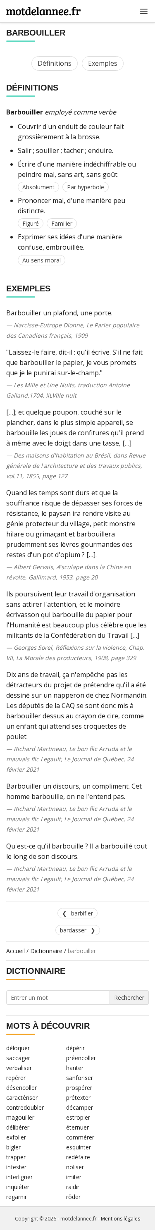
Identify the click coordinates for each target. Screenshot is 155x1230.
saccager (18, 1058)
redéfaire (78, 1157)
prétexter (78, 1097)
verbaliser (19, 1068)
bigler (13, 1147)
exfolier (16, 1137)
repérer (16, 1078)
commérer (80, 1137)
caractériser (22, 1097)
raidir (72, 1187)
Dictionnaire (46, 951)
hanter (74, 1068)
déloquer (18, 1048)
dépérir (75, 1048)
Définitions (55, 63)
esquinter (78, 1147)
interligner (19, 1177)
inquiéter (17, 1187)
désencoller (21, 1088)
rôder (73, 1197)
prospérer (79, 1088)
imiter (73, 1177)
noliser (75, 1167)
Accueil (15, 951)
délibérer (17, 1127)
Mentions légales (120, 1218)
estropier (78, 1117)
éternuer (77, 1127)
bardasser (73, 930)
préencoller (81, 1058)
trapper (16, 1157)
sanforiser (79, 1078)
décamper (79, 1107)
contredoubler (25, 1107)
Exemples (102, 63)
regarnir (16, 1197)
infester (16, 1167)
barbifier (82, 913)
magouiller (20, 1117)
